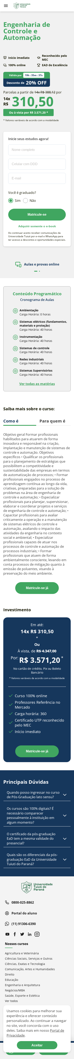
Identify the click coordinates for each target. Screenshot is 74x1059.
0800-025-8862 (23, 902)
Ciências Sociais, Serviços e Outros (28, 958)
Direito (9, 974)
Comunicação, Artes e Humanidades (30, 969)
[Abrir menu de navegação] (5, 5)
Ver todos (11, 1001)
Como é (10, 421)
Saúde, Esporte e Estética (22, 996)
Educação (11, 980)
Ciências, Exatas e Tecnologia (25, 964)
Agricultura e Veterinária (22, 953)
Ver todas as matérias (37, 384)
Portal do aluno (24, 913)
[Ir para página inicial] (22, 6)
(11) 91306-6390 (24, 924)
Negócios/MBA (15, 990)
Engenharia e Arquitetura (22, 985)
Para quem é (52, 421)
